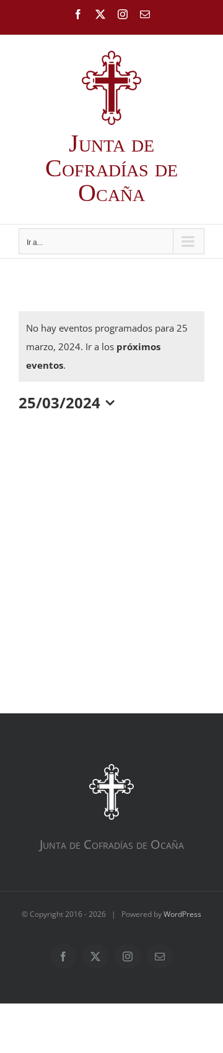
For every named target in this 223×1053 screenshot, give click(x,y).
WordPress (182, 914)
